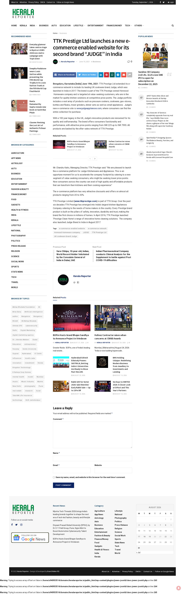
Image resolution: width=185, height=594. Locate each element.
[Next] (95, 159)
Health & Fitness (19, 210)
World (14, 287)
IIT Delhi (38, 353)
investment (29, 363)
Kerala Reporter (68, 62)
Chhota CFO (17, 326)
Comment (58, 419)
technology (17, 400)
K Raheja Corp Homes (22, 372)
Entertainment (96, 25)
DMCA (42, 2)
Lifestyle (78, 25)
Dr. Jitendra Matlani (21, 340)
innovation (17, 363)
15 (166, 531)
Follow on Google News (65, 2)
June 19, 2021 (84, 62)
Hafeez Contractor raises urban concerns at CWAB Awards (119, 144)
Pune (41, 386)
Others (138, 25)
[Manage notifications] (178, 588)
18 (144, 537)
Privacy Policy (33, 2)
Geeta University (29, 349)
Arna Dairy (17, 312)
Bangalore (26, 316)
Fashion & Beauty (20, 189)
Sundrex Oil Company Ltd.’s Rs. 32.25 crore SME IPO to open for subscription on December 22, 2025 (150, 78)
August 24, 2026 (116, 150)
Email (56, 465)
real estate (17, 391)
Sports (15, 267)
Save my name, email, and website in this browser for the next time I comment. (90, 477)
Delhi (15, 330)
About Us (14, 2)
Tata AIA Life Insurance (22, 395)
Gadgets (15, 205)
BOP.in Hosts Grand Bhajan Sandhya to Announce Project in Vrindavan (78, 144)
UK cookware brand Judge (65, 236)
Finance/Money (114, 25)
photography (30, 386)
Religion (15, 251)
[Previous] (90, 159)
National (16, 231)
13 (155, 531)
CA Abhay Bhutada (28, 321)
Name (56, 453)
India (32, 25)
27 (155, 542)
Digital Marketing (28, 330)
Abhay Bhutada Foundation (24, 307)
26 (150, 542)
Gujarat (16, 353)
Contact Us (51, 2)
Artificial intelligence (34, 312)
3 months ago (36, 62)
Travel (14, 282)
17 (139, 537)
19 (150, 537)
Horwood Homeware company (67, 232)
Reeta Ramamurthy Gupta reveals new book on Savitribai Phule (38, 107)
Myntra (40, 381)
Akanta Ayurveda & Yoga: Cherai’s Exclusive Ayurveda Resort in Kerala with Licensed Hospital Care (159, 155)
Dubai (35, 340)
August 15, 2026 (120, 375)
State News (17, 272)
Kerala (23, 25)
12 (150, 531)
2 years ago (35, 134)
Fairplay (16, 349)
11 (144, 531)
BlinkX (15, 321)
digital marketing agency (23, 335)
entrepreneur (30, 344)
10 (139, 531)
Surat (38, 391)
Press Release (18, 246)
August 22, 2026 (78, 375)
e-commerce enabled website (72, 229)
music (15, 381)
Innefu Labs (30, 358)
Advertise (23, 2)
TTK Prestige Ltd (99, 232)
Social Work (17, 261)
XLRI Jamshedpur (33, 400)
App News (16, 158)
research (29, 391)
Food (13, 199)
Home (14, 25)
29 (166, 542)
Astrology (16, 163)
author (15, 316)
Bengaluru (38, 316)
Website (98, 465)
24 (139, 542)
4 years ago (35, 95)
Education (65, 25)
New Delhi (17, 386)
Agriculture (17, 153)
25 (144, 542)
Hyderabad (26, 353)
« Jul (138, 552)
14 (160, 531)
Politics (15, 241)
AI (39, 307)
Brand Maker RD (53, 571)
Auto (54, 25)
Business (43, 25)
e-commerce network (97, 229)
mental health (18, 377)
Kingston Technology (21, 367)
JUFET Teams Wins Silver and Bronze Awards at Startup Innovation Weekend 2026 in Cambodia (157, 100)
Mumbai (40, 377)
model (30, 377)
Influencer (17, 358)
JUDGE (86, 232)
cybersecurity (31, 326)
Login (171, 2)
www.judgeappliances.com (89, 108)
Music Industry (27, 381)
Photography (18, 236)
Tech (127, 25)
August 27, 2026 (74, 150)
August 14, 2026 (78, 394)
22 (166, 537)
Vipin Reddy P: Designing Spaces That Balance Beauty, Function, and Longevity (159, 140)
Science (15, 256)
